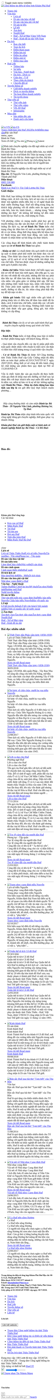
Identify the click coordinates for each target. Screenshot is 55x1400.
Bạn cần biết (19, 44)
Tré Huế (11, 528)
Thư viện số (13, 99)
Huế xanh (28, 570)
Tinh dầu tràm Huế (16, 537)
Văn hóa (11, 13)
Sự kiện (17, 69)
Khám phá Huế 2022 (21, 130)
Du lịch (11, 41)
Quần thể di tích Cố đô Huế (20, 990)
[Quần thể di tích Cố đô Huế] (22, 951)
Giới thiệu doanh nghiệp (25, 88)
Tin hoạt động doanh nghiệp (27, 94)
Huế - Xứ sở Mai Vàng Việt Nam (29, 36)
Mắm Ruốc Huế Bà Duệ (19, 539)
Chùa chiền (15, 564)
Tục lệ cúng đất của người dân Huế (24, 862)
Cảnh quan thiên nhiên (12, 570)
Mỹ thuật (33, 586)
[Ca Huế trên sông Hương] (20, 1217)
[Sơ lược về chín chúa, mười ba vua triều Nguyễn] (30, 693)
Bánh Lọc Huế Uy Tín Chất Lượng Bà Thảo (23, 188)
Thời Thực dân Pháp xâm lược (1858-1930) (28, 665)
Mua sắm (11, 113)
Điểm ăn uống (20, 55)
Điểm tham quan (21, 49)
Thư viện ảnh (19, 102)
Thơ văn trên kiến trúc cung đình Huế (19, 597)
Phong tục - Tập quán (29, 556)
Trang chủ (12, 11)
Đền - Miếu (23, 575)
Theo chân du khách (23, 80)
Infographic (19, 110)
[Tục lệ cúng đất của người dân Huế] (25, 834)
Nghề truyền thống (10, 592)
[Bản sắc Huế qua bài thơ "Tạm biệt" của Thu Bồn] (30, 1081)
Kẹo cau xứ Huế (15, 523)
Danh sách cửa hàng (23, 119)
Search (33, 1397)
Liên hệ (11, 1312)
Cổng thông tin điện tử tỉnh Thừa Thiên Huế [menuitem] (28, 1341)
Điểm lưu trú (19, 52)
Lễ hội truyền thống (10, 606)
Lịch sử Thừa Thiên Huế (13, 553)
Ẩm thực (17, 30)
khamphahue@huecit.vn (18, 1282)
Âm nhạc (42, 586)
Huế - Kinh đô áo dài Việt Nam (28, 38)
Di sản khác (37, 564)
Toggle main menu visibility (18, 3)
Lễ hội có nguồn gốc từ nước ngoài (23, 609)
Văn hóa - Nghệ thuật (23, 72)
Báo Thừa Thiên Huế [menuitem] (17, 1344)
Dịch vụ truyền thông (23, 91)
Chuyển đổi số (20, 83)
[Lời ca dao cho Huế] (18, 757)
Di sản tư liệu (19, 24)
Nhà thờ (14, 575)
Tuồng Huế (6, 586)
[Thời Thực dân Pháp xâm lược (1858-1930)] (29, 635)
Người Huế (18, 33)
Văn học (25, 586)
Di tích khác (35, 575)
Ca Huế (24, 581)
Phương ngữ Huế (13, 589)
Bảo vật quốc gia (40, 600)
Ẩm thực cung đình (41, 614)
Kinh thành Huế (15, 1054)
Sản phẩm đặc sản (22, 116)
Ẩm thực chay (8, 614)
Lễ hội (16, 27)
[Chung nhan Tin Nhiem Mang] (17, 1373)
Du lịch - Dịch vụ (21, 74)
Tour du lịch (19, 47)
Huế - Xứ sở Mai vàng (12, 620)
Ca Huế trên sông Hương (19, 1248)
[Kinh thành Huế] (16, 1023)
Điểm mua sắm (20, 61)
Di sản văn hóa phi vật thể (26, 22)
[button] (7, 135)
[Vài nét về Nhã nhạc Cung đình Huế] (26, 1162)
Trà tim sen (12, 531)
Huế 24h (11, 63)
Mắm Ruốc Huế (15, 526)
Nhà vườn (26, 564)
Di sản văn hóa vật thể (24, 19)
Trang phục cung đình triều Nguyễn (24, 920)
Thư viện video (20, 105)
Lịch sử (17, 16)
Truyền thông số (15, 85)
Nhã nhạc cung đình (11, 581)
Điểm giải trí (19, 58)
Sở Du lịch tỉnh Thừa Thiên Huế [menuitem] (23, 1352)
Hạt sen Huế (13, 534)
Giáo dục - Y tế (20, 77)
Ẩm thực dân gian (23, 614)
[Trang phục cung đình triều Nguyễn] (25, 884)
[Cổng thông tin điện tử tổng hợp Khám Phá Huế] (25, 5)
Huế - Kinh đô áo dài (11, 623)
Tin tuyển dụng (20, 97)
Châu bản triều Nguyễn (21, 600)
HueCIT (30, 1366)
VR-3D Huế (19, 108)
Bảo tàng (5, 575)
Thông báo (18, 66)
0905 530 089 (8, 182)
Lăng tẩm (5, 564)
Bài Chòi (16, 586)
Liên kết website (9, 1325)
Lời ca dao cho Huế (16, 798)
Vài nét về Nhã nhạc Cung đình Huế (25, 1192)
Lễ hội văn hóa (27, 606)
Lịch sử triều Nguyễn (35, 553)
